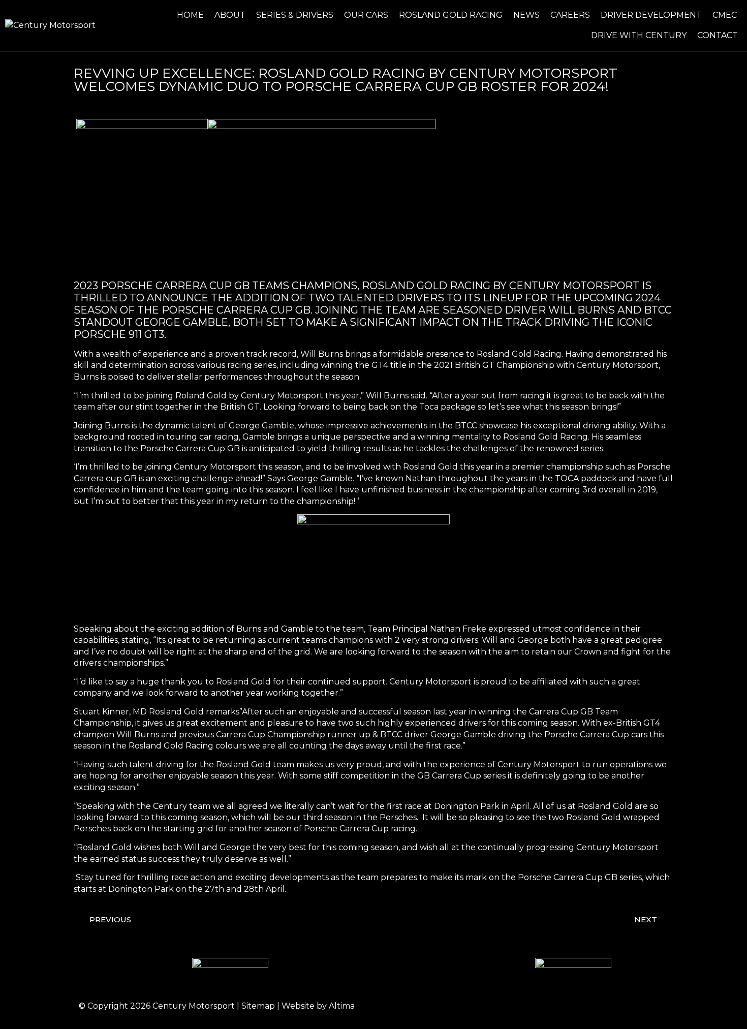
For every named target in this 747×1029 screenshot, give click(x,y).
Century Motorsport (193, 1006)
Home (190, 15)
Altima (342, 1006)
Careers (570, 15)
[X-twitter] (627, 1006)
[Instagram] (599, 1006)
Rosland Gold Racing (451, 15)
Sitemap (258, 1006)
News (526, 15)
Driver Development (651, 15)
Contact (717, 35)
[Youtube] (655, 1006)
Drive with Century (639, 35)
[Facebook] (571, 1006)
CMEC (724, 15)
